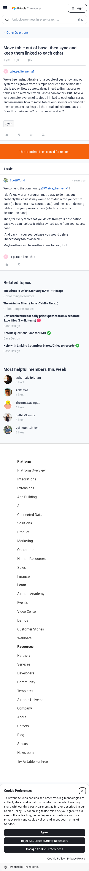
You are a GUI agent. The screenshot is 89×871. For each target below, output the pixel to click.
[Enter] (7, 19)
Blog (20, 734)
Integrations (26, 479)
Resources (25, 646)
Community (26, 682)
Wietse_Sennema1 (22, 71)
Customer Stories (30, 629)
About (22, 717)
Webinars (24, 638)
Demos (22, 620)
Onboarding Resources (18, 296)
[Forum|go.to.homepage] (26, 8)
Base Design (11, 326)
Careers (23, 726)
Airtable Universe (30, 699)
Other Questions (17, 32)
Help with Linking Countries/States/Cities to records (39, 345)
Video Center (27, 611)
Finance (23, 576)
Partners (23, 655)
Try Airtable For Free (32, 761)
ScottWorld (17, 180)
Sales (21, 567)
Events (22, 602)
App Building (27, 496)
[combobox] (44, 19)
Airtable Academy (30, 593)
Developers (25, 673)
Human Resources (31, 558)
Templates (25, 690)
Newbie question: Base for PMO (24, 333)
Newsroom (25, 752)
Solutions (24, 523)
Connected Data (29, 514)
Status (22, 743)
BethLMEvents (25, 415)
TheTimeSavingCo (28, 403)
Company (24, 708)
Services (23, 664)
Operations (25, 549)
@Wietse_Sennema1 (55, 188)
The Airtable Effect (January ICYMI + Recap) (33, 291)
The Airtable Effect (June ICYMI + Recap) (30, 303)
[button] (4, 9)
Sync (8, 124)
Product (23, 532)
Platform (24, 461)
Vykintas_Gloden (27, 428)
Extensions (25, 488)
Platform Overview (31, 470)
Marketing (25, 540)
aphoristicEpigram (28, 377)
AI (19, 505)
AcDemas (22, 390)
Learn (21, 584)
